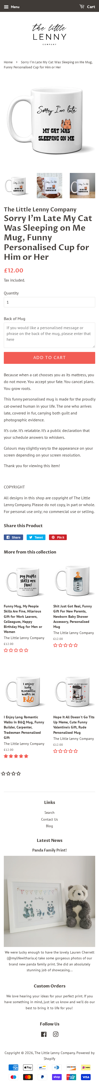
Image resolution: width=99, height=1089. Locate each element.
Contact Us (49, 819)
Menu (15, 7)
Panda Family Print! (49, 850)
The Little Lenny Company (55, 1053)
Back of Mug (14, 318)
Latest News (49, 840)
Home (8, 62)
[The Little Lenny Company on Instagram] (55, 1035)
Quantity (11, 292)
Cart (90, 7)
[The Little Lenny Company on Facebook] (44, 1035)
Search (49, 812)
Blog (49, 826)
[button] (16, 650)
